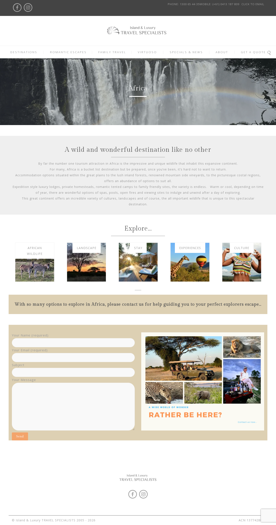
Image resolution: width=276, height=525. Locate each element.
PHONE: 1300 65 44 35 (184, 4)
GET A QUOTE (253, 52)
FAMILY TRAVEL (112, 52)
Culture (241, 248)
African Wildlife (34, 251)
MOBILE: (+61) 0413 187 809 (219, 4)
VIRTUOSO (147, 52)
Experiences (190, 248)
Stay (138, 248)
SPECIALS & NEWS (186, 52)
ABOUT (222, 52)
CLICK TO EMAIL (253, 4)
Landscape (86, 248)
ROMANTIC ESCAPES (68, 52)
